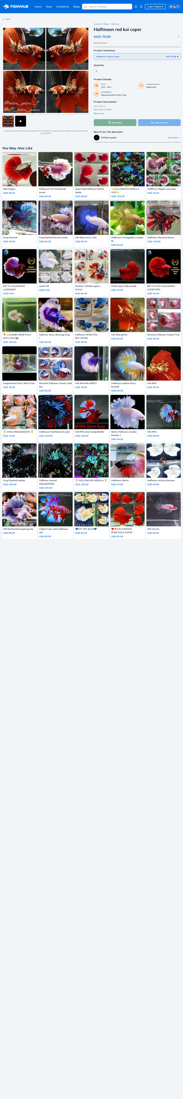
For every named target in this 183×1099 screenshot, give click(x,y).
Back (8, 19)
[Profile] (141, 6)
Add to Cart (161, 122)
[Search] (85, 6)
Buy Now (117, 122)
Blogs (76, 6)
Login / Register (155, 6)
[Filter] (135, 6)
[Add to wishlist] (179, 37)
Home (38, 6)
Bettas (106, 24)
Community (62, 6)
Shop (49, 6)
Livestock (97, 24)
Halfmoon (115, 24)
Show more (99, 113)
